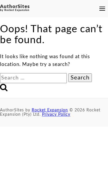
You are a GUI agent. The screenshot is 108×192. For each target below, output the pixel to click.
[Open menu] (101, 8)
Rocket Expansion (50, 110)
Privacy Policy (56, 115)
